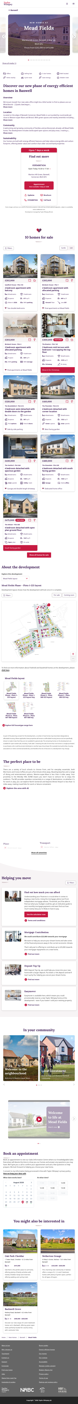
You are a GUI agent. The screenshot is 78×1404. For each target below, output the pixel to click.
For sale (57, 595)
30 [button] (31, 1202)
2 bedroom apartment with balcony (18, 289)
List (71, 248)
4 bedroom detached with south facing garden (57, 469)
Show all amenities (39, 853)
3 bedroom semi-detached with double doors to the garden (20, 410)
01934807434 (39, 165)
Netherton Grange (51, 1256)
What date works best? (12, 1177)
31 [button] (6, 1205)
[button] (37, 609)
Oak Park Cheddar (14, 1256)
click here (5, 670)
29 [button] (27, 1202)
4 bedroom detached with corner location (54, 410)
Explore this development (12, 574)
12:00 (63, 1183)
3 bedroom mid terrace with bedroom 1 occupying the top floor (56, 349)
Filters (9, 248)
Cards (63, 248)
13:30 (63, 1188)
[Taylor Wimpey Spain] (5, 1390)
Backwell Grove (13, 1309)
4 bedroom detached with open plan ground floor (20, 528)
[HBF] (62, 1391)
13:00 (52, 1188)
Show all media (9, 63)
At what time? (43, 1177)
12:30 (42, 1188)
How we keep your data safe (14, 1173)
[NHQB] (42, 1390)
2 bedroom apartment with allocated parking (55, 289)
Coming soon (69, 595)
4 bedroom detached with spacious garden (17, 469)
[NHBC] (27, 1390)
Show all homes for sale (39, 555)
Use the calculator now (36, 914)
